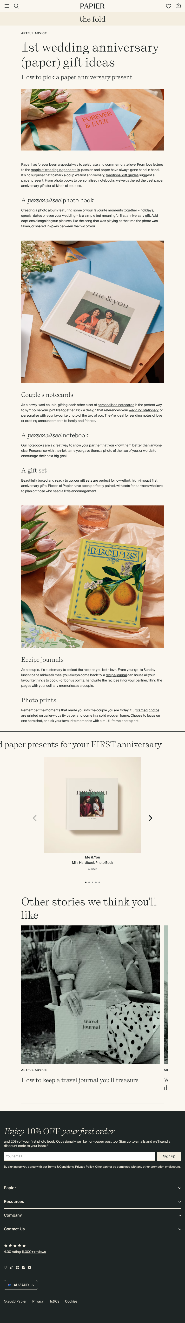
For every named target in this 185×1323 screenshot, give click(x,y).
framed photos (147, 710)
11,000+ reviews (34, 1252)
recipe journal (116, 675)
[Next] (150, 818)
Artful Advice (34, 33)
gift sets (86, 481)
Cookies (71, 1301)
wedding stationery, (144, 410)
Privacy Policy (84, 1166)
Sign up (169, 1156)
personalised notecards (116, 405)
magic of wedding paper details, (55, 170)
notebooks (36, 445)
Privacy (38, 1301)
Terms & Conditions (61, 1166)
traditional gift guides (122, 175)
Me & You (92, 857)
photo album (48, 210)
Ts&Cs (54, 1301)
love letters (154, 165)
